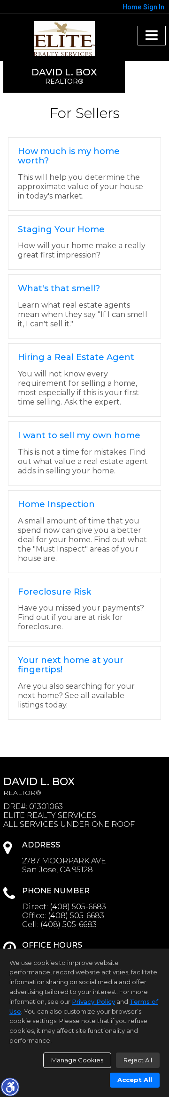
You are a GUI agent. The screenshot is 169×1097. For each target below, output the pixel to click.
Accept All (134, 1079)
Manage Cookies (77, 1060)
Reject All (137, 1060)
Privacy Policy (93, 1001)
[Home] (64, 38)
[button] (9, 1086)
